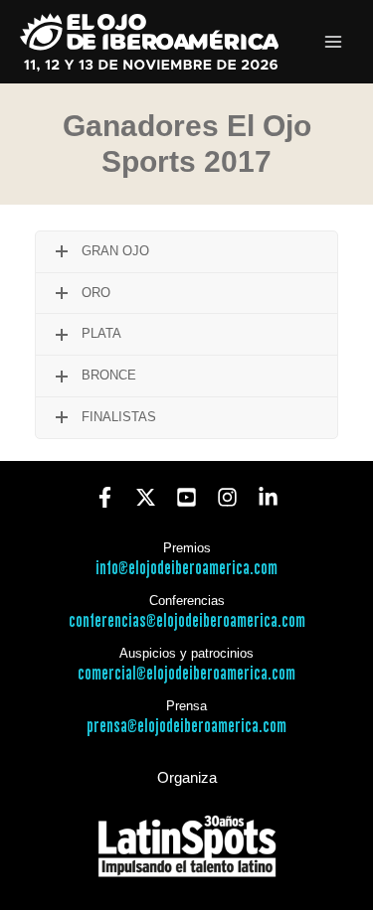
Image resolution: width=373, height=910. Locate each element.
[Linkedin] (268, 497)
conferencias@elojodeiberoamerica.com (187, 621)
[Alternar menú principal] (333, 42)
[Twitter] (145, 497)
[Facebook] (104, 497)
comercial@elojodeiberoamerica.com (186, 674)
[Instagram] (227, 497)
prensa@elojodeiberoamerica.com (186, 726)
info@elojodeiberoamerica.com (186, 568)
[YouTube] (186, 497)
